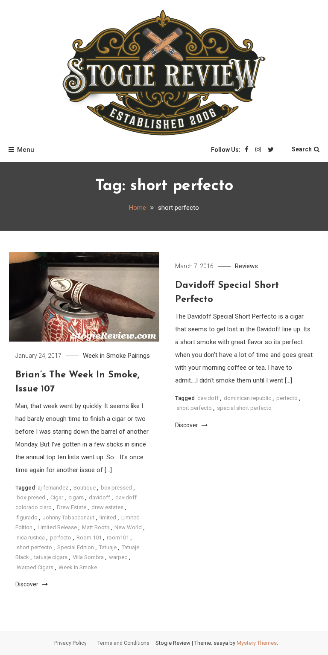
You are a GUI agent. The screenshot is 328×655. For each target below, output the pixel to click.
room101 (118, 537)
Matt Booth (95, 527)
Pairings (139, 355)
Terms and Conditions (123, 643)
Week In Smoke (78, 567)
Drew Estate (71, 507)
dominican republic (247, 398)
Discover (27, 584)
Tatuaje (108, 547)
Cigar (56, 497)
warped (118, 557)
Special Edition (75, 547)
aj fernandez (53, 487)
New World (128, 527)
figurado (27, 517)
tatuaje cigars (50, 557)
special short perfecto (244, 408)
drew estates (107, 507)
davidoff (99, 497)
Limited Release (57, 527)
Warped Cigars (35, 567)
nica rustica (31, 537)
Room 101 (89, 537)
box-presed (31, 497)
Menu (25, 150)
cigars (76, 497)
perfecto (60, 537)
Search (302, 149)
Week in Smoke (104, 355)
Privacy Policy (70, 643)
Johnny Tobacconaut (68, 517)
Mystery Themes (257, 643)
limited (108, 517)
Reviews (246, 266)
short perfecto (34, 547)
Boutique (84, 487)
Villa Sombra (88, 557)
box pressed (116, 487)
